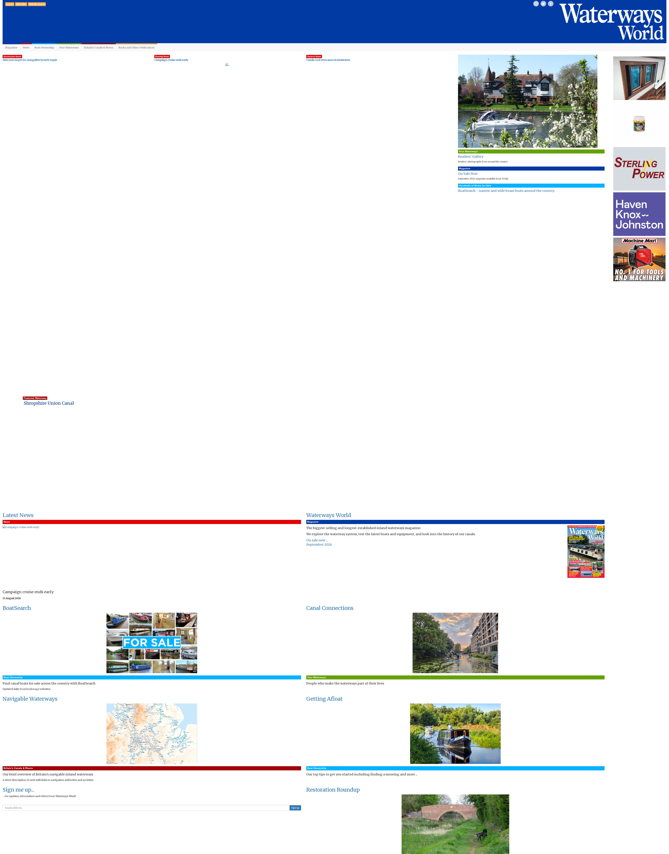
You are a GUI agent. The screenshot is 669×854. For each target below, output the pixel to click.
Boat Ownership (44, 47)
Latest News (18, 515)
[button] (21, 4)
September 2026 (319, 545)
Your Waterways (69, 47)
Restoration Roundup (333, 789)
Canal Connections (329, 608)
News (26, 47)
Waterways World (328, 515)
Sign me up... (18, 789)
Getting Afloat (324, 698)
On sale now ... (317, 540)
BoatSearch (17, 608)
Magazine (11, 47)
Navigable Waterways (30, 698)
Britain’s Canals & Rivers (98, 47)
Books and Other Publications (136, 47)
